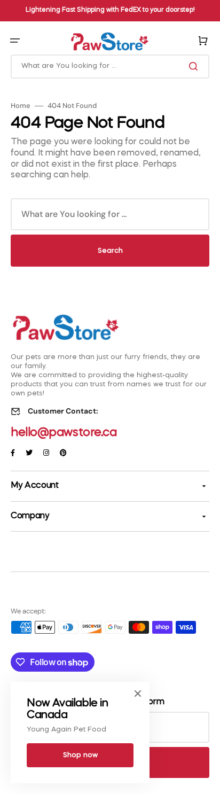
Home (20, 106)
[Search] (195, 66)
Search (110, 250)
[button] (15, 40)
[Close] (138, 693)
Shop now (80, 755)
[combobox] (110, 67)
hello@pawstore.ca (64, 433)
